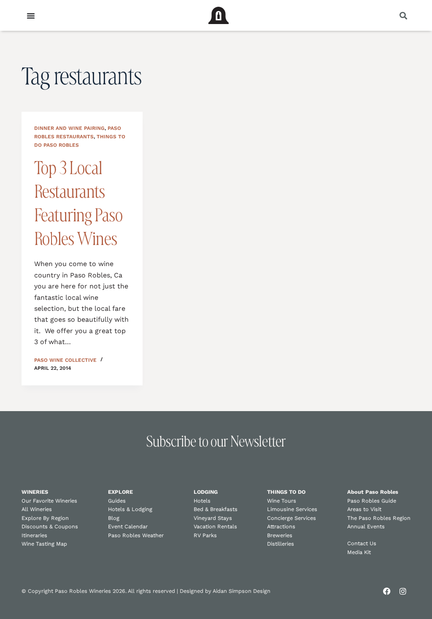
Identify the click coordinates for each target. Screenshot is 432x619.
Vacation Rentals (215, 526)
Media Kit (359, 552)
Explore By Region (45, 518)
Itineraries (34, 535)
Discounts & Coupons (50, 526)
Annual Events (366, 526)
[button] (403, 15)
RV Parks (205, 535)
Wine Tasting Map (44, 544)
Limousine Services (292, 509)
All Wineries (37, 509)
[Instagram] (402, 591)
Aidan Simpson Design (241, 591)
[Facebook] (386, 591)
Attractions (281, 526)
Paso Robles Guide (371, 501)
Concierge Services (291, 518)
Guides (117, 501)
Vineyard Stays (213, 518)
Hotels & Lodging (130, 509)
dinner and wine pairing (69, 128)
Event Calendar (128, 526)
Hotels (202, 501)
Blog (113, 518)
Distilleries (280, 544)
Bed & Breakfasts (216, 509)
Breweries (279, 535)
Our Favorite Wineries (49, 501)
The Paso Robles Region (378, 518)
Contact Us (361, 543)
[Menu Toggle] (31, 15)
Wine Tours (281, 501)
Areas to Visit (364, 509)
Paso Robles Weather (136, 535)
